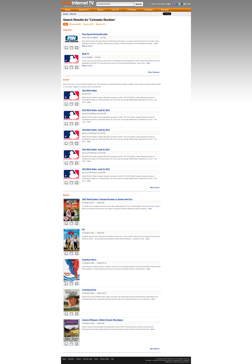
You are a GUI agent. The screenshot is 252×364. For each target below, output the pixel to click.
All (65, 24)
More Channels (153, 72)
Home (65, 14)
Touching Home (89, 290)
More (156, 43)
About (64, 359)
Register (76, 87)
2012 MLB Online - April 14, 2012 (96, 150)
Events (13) (88, 24)
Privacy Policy (104, 359)
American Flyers (89, 260)
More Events (154, 187)
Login (168, 4)
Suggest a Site (87, 359)
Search (73, 14)
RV (83, 229)
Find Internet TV (78, 4)
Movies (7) (100, 24)
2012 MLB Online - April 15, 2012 (96, 130)
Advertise (71, 359)
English (95, 38)
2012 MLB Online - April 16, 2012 (96, 110)
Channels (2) (75, 24)
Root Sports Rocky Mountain (94, 34)
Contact (78, 359)
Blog (112, 359)
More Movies (154, 349)
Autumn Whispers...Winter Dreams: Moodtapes (102, 320)
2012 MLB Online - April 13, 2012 (96, 169)
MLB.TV (85, 54)
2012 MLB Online (89, 91)
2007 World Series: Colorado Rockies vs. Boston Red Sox (107, 199)
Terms (96, 359)
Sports (90, 46)
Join (189, 4)
